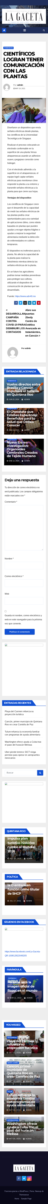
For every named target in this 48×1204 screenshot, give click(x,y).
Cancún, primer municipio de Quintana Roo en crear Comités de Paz (23, 1071)
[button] (44, 30)
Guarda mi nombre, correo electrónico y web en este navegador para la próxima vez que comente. (23, 619)
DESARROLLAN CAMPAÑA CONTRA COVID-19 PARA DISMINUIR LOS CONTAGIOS (15, 322)
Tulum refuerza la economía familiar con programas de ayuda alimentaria (21, 1100)
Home (17, 1199)
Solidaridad (12, 1037)
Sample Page (26, 1199)
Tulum (9, 1091)
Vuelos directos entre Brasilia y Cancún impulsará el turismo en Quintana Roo (23, 389)
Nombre (9, 558)
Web (7, 594)
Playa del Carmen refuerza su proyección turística (22, 1044)
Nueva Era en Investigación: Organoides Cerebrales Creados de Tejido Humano (22, 449)
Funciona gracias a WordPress (17, 1191)
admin (20, 85)
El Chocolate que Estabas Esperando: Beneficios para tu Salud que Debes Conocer (22, 418)
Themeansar (24, 1195)
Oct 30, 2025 (15, 1139)
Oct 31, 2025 (15, 1053)
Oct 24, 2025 (26, 855)
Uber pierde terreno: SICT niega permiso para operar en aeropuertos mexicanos (22, 755)
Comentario (11, 502)
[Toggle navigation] (24, 30)
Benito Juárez (12, 1063)
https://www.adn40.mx (25, 296)
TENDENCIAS (8, 48)
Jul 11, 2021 (36, 900)
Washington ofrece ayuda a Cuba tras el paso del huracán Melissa (22, 1129)
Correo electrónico (14, 576)
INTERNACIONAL (12, 1120)
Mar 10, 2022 (37, 994)
